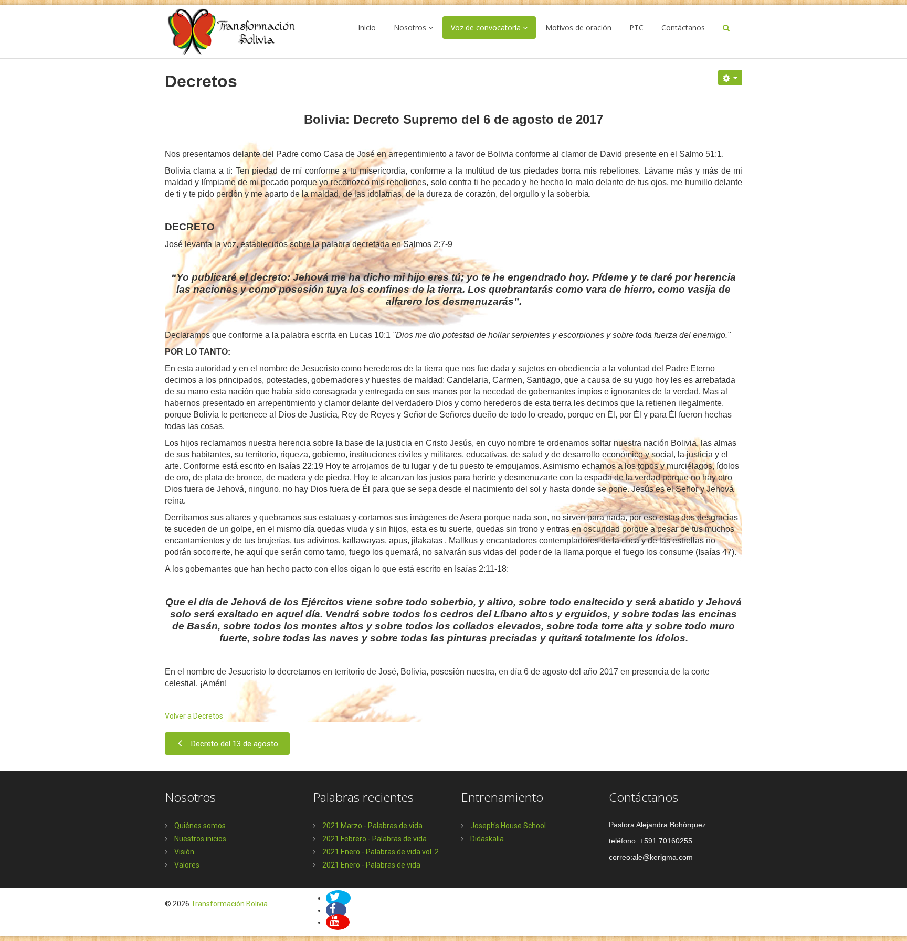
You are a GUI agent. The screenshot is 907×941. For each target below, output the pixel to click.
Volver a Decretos (194, 716)
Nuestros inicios (199, 839)
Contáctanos (683, 28)
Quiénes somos (199, 825)
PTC (636, 28)
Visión (183, 852)
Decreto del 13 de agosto (234, 743)
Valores (186, 865)
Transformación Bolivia (229, 904)
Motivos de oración (578, 28)
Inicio (367, 28)
